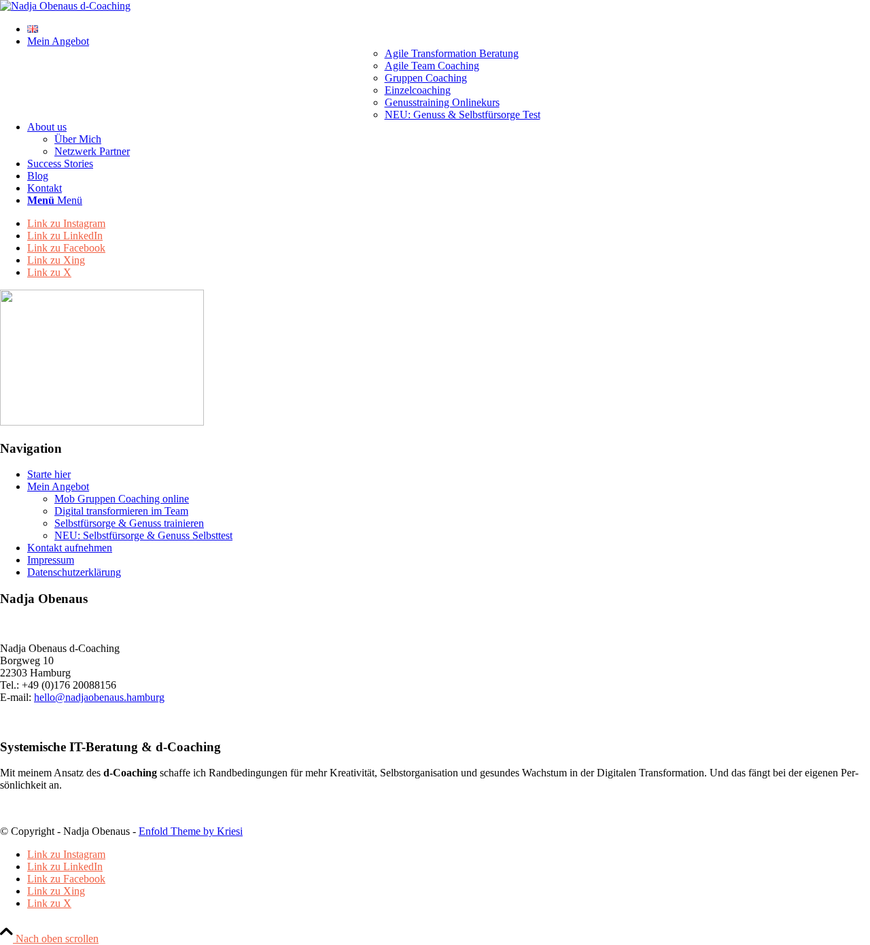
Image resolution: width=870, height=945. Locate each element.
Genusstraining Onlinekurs (442, 102)
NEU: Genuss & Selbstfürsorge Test (462, 114)
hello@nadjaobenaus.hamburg (99, 697)
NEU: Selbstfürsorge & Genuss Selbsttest (143, 535)
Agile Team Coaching (432, 65)
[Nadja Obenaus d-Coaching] (65, 6)
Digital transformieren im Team (121, 511)
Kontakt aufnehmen (69, 547)
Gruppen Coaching (426, 78)
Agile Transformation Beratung (452, 53)
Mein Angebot (58, 486)
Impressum (50, 560)
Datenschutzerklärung (74, 572)
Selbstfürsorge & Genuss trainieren (129, 523)
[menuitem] (448, 29)
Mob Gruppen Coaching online (121, 498)
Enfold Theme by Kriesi (191, 831)
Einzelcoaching (418, 90)
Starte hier (49, 474)
